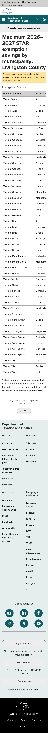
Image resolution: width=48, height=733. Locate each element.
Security (30, 455)
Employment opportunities (9, 508)
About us (7, 500)
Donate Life (24, 681)
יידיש (28, 531)
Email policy (8, 522)
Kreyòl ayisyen (34, 559)
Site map (31, 443)
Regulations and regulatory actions (10, 537)
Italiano (30, 565)
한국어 (29, 543)
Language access (31, 505)
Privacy (30, 449)
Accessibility (8, 528)
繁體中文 (31, 519)
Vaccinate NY (24, 662)
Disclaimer (31, 462)
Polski (29, 577)
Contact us (8, 443)
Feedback (7, 484)
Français (30, 583)
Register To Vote (24, 643)
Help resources (10, 449)
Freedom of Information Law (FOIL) (10, 459)
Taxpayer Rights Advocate (10, 471)
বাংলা (28, 537)
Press (5, 516)
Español (30, 513)
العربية (29, 571)
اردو (28, 589)
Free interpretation (33, 551)
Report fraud (8, 478)
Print (25, 411)
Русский (30, 525)
